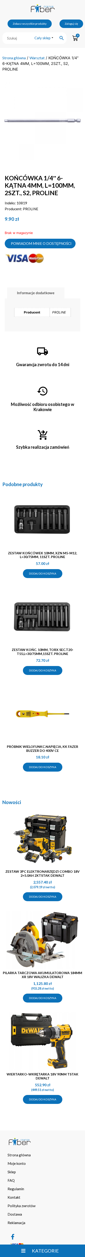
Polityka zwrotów (21, 1206)
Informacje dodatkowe (36, 293)
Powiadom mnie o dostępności (41, 243)
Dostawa (15, 1214)
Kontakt (14, 1197)
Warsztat (37, 58)
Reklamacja (16, 1223)
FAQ (11, 1180)
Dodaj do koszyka (42, 573)
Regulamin (16, 1189)
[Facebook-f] (13, 1237)
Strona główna (14, 58)
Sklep (12, 1172)
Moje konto (17, 1163)
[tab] (35, 292)
